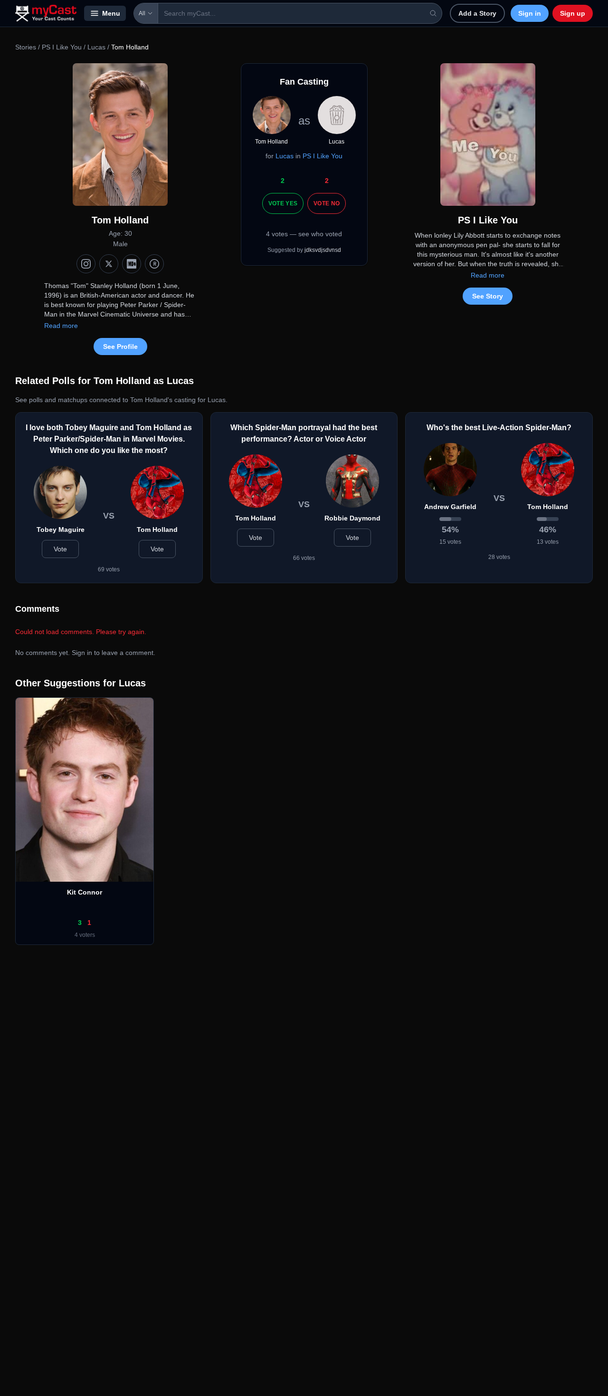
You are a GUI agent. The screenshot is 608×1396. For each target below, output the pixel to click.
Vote (60, 549)
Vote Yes (282, 203)
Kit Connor (84, 892)
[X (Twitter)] (108, 263)
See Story (487, 296)
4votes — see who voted (304, 234)
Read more (61, 325)
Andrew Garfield (450, 506)
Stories (25, 47)
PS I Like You (62, 47)
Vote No (327, 203)
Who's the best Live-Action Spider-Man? (499, 428)
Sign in (529, 13)
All (142, 13)
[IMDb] (131, 263)
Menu (111, 13)
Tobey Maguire (61, 529)
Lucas (96, 47)
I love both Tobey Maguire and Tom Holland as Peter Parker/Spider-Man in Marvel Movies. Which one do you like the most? (109, 439)
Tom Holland (157, 529)
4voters (85, 935)
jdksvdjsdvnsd (322, 250)
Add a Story (477, 13)
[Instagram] (85, 263)
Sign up (572, 13)
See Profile (120, 346)
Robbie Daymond (352, 518)
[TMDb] (154, 263)
